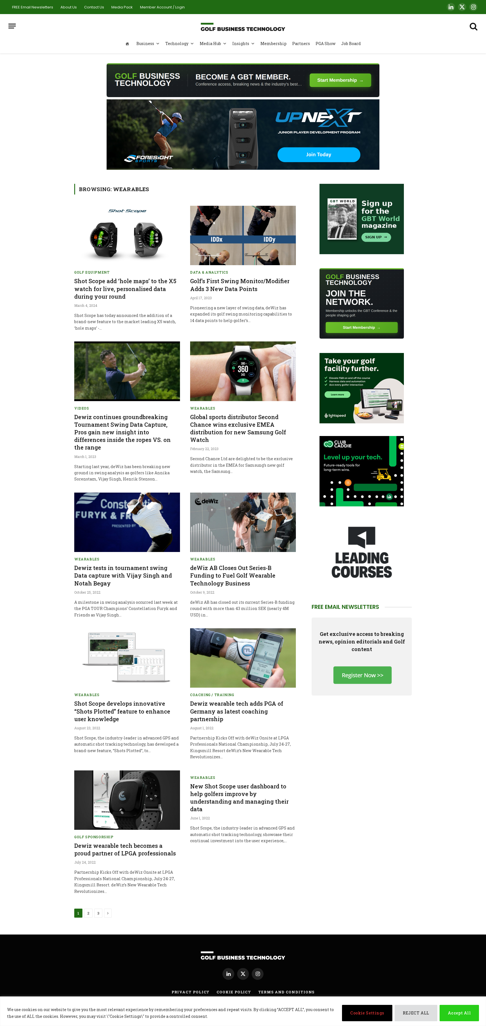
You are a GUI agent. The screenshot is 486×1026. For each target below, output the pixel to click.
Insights (240, 43)
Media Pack (122, 7)
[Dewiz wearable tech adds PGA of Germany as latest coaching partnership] (243, 658)
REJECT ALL (416, 1013)
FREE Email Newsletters (32, 7)
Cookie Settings (367, 1013)
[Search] (473, 26)
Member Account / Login (162, 7)
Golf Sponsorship (94, 837)
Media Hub (210, 43)
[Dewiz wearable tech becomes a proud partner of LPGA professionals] (127, 800)
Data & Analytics (209, 272)
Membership (273, 43)
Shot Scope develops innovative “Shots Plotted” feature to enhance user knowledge (122, 711)
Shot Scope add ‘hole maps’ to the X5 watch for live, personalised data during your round (125, 288)
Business (145, 43)
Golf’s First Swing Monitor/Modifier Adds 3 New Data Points (239, 284)
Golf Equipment (91, 272)
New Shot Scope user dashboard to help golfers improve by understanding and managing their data (239, 798)
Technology (176, 43)
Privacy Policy (191, 991)
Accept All (459, 1013)
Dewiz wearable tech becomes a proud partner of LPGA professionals (125, 849)
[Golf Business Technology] (243, 26)
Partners (301, 43)
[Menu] (12, 26)
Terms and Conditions (286, 991)
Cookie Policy (234, 991)
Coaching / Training (212, 694)
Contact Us (94, 7)
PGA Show (326, 43)
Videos (81, 408)
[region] (243, 1011)
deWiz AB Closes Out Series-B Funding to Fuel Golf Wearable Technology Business (232, 575)
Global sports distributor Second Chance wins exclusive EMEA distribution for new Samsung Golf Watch (238, 428)
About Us (68, 7)
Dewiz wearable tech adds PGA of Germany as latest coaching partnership (236, 711)
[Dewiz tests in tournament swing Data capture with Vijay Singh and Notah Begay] (127, 522)
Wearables (202, 408)
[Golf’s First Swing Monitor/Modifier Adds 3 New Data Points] (243, 235)
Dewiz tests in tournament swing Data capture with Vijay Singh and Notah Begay (123, 575)
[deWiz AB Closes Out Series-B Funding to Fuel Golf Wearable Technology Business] (243, 522)
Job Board (351, 43)
